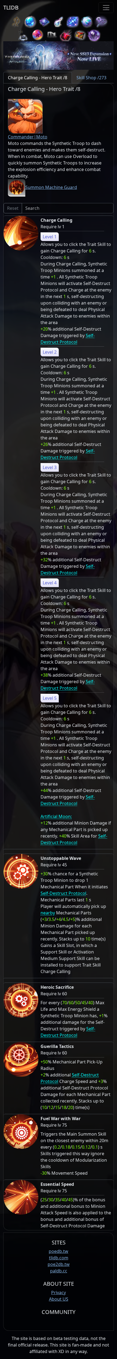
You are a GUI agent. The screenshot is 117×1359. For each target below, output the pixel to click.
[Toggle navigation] (106, 7)
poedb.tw (58, 1251)
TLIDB (11, 7)
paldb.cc (58, 1271)
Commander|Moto (27, 137)
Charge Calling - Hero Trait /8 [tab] (37, 78)
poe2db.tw (59, 1264)
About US (58, 1299)
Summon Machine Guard (51, 187)
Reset (13, 208)
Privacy (58, 1292)
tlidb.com (58, 1258)
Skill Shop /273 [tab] (91, 78)
